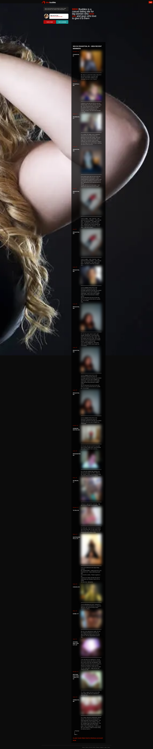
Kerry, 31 (75, 81)
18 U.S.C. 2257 (92, 747)
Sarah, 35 (75, 584)
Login (150, 2)
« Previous (76, 730)
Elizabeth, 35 (76, 51)
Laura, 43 (75, 450)
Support (101, 747)
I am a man (49, 22)
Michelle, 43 (75, 671)
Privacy (97, 747)
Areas (109, 747)
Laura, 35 (75, 146)
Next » (75, 734)
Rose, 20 (75, 477)
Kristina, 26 (75, 425)
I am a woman (62, 22)
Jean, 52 (75, 639)
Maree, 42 (75, 534)
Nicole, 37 (75, 114)
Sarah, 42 (75, 697)
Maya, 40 (75, 610)
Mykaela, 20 (75, 507)
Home (83, 747)
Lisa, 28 (74, 188)
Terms (87, 747)
